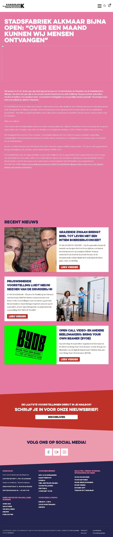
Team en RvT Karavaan (84, 490)
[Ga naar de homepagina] (13, 6)
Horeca (42, 480)
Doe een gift (79, 488)
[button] (109, 5)
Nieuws (6, 512)
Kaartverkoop (45, 478)
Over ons (7, 504)
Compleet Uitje (45, 491)
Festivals (43, 488)
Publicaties (8, 514)
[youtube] (56, 452)
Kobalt (11, 533)
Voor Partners (81, 480)
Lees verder (69, 267)
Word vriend (80, 485)
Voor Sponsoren (81, 477)
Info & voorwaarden (47, 475)
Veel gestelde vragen (48, 483)
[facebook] (48, 452)
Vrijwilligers (9, 509)
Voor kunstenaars (47, 504)
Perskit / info (45, 502)
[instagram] (64, 452)
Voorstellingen (46, 486)
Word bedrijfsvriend (83, 482)
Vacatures (7, 506)
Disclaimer (74, 530)
